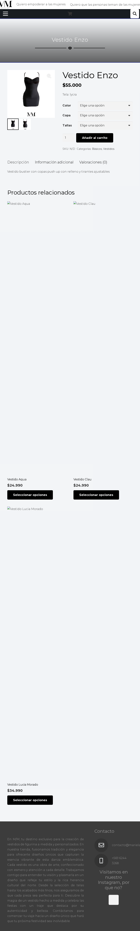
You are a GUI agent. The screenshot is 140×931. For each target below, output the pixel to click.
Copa (67, 115)
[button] (5, 13)
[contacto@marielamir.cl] (103, 845)
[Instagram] (114, 900)
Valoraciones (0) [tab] (93, 162)
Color (67, 105)
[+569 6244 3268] (103, 861)
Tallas (67, 125)
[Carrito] (70, 13)
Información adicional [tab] (54, 162)
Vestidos (108, 149)
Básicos (97, 149)
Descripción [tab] (18, 162)
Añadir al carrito (94, 138)
